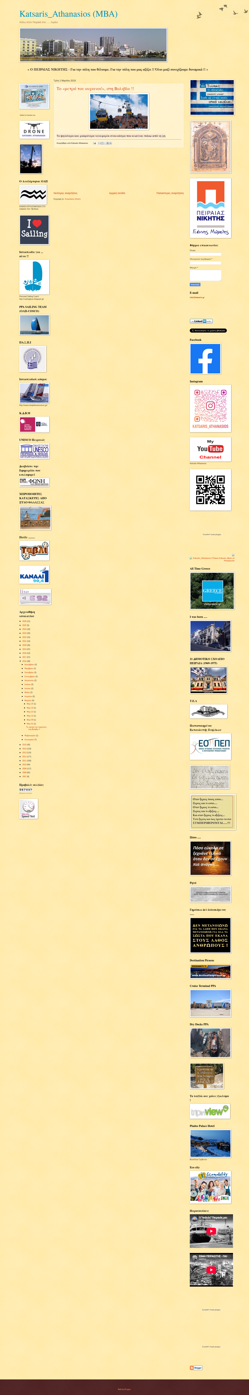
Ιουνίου (27, 688)
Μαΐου (27, 692)
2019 (24, 649)
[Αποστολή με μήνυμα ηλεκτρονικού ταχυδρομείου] (99, 143)
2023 (24, 633)
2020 (24, 645)
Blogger (127, 1389)
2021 (24, 641)
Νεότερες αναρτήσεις (66, 193)
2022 (24, 637)
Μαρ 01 (30, 724)
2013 (24, 752)
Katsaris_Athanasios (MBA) (68, 13)
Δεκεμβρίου (29, 664)
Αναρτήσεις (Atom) (73, 199)
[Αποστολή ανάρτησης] (94, 143)
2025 (24, 625)
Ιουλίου (27, 684)
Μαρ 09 (30, 720)
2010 (24, 764)
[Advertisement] (118, 170)
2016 (24, 661)
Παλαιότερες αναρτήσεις (170, 193)
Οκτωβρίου (29, 672)
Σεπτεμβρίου (29, 676)
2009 (24, 769)
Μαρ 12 (30, 716)
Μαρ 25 (30, 704)
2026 (24, 621)
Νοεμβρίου (29, 668)
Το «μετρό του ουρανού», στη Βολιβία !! (95, 88)
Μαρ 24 (30, 708)
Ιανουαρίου (29, 739)
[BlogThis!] (102, 143)
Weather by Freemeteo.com (27, 115)
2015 (24, 745)
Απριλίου (28, 696)
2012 (24, 757)
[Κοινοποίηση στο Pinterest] (110, 143)
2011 (24, 761)
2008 (24, 772)
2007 (24, 776)
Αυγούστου (29, 680)
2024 (24, 629)
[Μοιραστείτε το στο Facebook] (107, 143)
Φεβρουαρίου (30, 735)
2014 (24, 749)
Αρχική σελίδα (117, 193)
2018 (24, 653)
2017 (24, 657)
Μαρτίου (28, 700)
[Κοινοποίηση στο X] (105, 143)
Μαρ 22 (30, 712)
